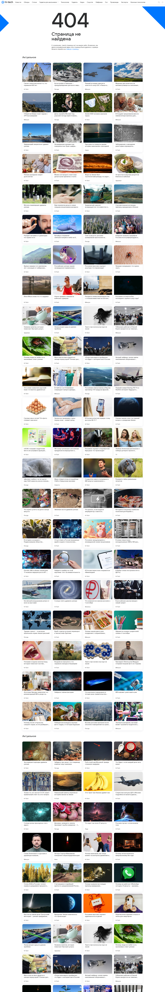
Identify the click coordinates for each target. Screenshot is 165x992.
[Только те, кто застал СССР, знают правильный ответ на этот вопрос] (36, 908)
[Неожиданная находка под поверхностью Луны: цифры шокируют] (67, 138)
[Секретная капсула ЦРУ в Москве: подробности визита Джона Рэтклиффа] (128, 908)
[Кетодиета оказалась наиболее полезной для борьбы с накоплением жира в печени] (128, 503)
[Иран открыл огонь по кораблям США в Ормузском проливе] (67, 472)
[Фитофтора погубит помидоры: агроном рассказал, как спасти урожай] (36, 746)
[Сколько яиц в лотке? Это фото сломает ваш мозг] (36, 412)
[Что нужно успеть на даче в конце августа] (36, 503)
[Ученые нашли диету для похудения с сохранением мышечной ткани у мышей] (97, 625)
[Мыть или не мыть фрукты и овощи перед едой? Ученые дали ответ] (67, 351)
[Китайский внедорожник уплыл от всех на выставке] (36, 594)
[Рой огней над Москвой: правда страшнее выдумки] (97, 877)
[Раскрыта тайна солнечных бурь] (36, 777)
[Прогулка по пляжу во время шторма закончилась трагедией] (97, 138)
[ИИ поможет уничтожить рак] (128, 686)
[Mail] (3, 2)
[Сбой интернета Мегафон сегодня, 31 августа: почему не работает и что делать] (67, 807)
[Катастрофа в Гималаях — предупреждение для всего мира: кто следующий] (67, 77)
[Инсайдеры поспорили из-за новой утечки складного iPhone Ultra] (97, 807)
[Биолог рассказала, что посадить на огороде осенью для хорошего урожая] (97, 838)
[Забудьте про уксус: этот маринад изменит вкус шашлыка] (67, 877)
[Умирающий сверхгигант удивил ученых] (36, 138)
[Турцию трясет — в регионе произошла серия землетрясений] (36, 625)
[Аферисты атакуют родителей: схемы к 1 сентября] (128, 625)
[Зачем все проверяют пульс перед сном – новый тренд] (67, 412)
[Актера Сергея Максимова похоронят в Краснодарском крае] (67, 969)
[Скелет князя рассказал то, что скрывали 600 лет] (36, 77)
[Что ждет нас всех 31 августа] (97, 938)
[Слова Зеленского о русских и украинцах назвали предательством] (36, 969)
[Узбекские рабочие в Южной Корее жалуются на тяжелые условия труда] (128, 320)
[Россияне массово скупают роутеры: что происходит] (97, 259)
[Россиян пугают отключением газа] (128, 938)
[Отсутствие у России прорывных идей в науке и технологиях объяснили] (67, 533)
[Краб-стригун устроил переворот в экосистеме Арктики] (67, 625)
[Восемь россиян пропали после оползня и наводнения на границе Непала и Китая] (97, 716)
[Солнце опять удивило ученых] (67, 594)
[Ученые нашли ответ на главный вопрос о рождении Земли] (128, 412)
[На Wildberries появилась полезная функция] (67, 838)
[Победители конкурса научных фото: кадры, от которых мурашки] (67, 716)
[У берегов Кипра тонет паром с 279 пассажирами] (36, 107)
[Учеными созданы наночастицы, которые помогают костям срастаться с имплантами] (36, 655)
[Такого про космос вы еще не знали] (97, 655)
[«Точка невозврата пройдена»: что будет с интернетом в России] (97, 351)
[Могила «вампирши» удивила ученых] (36, 198)
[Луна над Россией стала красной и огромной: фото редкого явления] (128, 777)
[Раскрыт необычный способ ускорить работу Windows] (36, 838)
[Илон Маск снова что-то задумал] (36, 290)
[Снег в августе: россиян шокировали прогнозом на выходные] (97, 229)
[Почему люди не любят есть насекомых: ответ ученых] (36, 351)
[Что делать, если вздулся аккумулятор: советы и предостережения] (97, 503)
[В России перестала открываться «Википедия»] (97, 564)
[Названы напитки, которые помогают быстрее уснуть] (36, 320)
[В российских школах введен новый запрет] (128, 594)
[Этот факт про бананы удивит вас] (97, 908)
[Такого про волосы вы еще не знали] (97, 320)
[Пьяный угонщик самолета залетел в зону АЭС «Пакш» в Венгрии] (97, 77)
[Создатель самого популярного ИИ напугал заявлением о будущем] (97, 472)
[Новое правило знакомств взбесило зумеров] (67, 290)
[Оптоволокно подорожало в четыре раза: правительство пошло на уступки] (97, 686)
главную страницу (72, 49)
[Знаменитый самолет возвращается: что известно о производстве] (97, 198)
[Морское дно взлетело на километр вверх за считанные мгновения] (128, 77)
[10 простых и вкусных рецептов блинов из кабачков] (128, 168)
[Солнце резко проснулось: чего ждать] (36, 938)
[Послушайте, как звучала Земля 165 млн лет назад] (67, 746)
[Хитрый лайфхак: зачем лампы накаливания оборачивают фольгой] (128, 351)
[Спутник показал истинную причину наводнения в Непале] (128, 198)
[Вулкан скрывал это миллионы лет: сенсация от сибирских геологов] (36, 259)
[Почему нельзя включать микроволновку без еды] (128, 969)
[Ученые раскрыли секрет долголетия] (36, 168)
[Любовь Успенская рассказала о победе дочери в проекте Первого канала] (128, 442)
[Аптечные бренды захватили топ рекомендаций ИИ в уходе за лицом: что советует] (36, 686)
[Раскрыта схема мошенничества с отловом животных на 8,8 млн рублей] (97, 290)
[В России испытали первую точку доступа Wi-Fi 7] (97, 412)
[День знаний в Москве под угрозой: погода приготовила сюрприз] (67, 107)
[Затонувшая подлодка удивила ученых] (36, 877)
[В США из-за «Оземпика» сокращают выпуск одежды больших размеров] (67, 381)
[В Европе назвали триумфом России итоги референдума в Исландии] (128, 229)
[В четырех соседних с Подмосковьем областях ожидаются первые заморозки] (36, 533)
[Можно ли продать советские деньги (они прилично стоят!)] (67, 168)
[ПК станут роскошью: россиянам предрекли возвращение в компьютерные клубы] (67, 442)
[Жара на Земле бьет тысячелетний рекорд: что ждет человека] (97, 168)
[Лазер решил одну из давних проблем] (67, 320)
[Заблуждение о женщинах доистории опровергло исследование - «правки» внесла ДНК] (128, 138)
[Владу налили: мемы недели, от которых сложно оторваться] (128, 807)
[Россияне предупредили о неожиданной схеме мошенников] (97, 533)
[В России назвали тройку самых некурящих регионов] (36, 807)
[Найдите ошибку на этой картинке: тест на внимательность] (67, 564)
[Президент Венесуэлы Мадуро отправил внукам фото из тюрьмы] (128, 655)
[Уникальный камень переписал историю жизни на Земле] (67, 908)
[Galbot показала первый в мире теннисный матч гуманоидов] (128, 838)
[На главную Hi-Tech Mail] (8, 2)
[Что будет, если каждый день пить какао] (128, 877)
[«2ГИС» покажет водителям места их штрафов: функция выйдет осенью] (36, 442)
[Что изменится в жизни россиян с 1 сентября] (97, 594)
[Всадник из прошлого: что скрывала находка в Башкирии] (67, 655)
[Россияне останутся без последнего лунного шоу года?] (128, 290)
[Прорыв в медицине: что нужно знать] (128, 259)
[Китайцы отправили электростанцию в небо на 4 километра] (67, 229)
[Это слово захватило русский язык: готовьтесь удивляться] (36, 381)
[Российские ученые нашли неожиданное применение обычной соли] (67, 259)
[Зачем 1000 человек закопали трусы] (97, 107)
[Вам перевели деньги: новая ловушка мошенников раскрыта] (67, 198)
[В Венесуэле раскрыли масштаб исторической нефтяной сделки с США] (97, 777)
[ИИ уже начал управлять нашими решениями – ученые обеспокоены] (128, 746)
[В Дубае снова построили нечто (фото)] (128, 564)
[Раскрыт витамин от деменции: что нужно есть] (36, 229)
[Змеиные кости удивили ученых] (67, 503)
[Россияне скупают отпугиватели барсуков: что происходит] (97, 442)
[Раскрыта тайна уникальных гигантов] (128, 472)
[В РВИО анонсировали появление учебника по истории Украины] (67, 777)
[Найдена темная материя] (67, 686)
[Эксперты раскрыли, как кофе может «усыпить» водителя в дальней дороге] (128, 716)
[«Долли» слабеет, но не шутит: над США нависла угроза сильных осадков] (36, 472)
